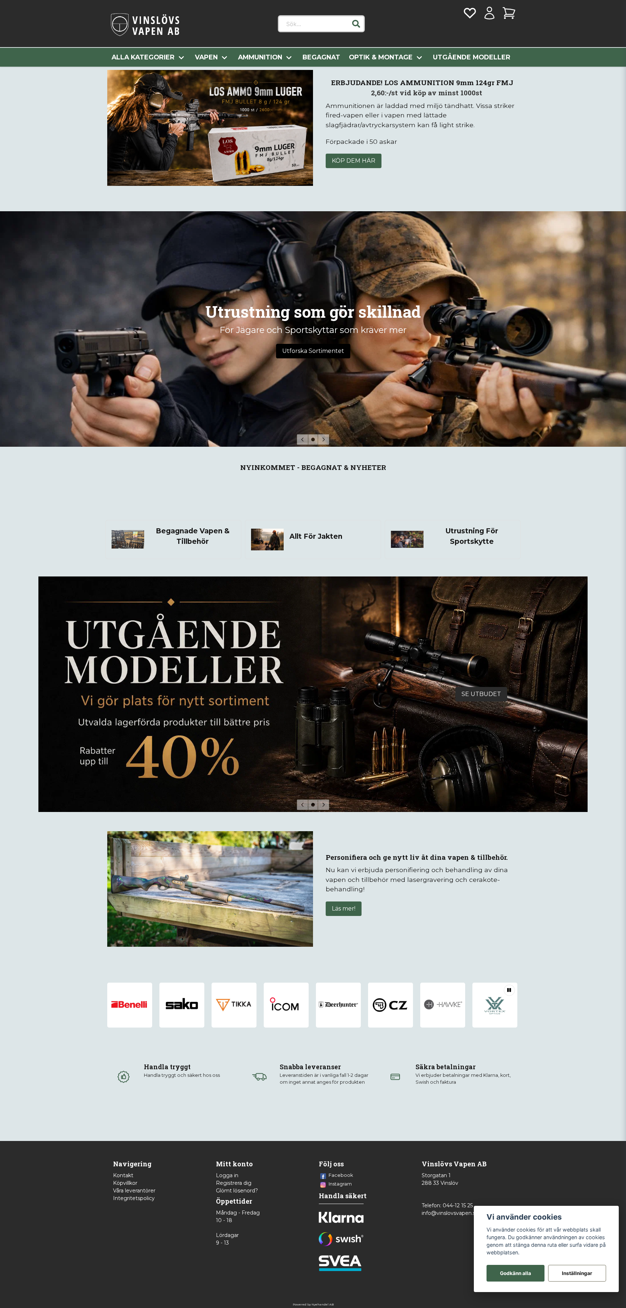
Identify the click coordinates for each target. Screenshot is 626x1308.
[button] (356, 24)
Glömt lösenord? (237, 1190)
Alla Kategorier (143, 57)
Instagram (340, 1184)
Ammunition (260, 57)
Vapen (206, 57)
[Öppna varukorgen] (509, 13)
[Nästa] (323, 439)
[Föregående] (302, 439)
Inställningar (577, 1273)
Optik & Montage (381, 57)
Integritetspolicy (134, 1198)
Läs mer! (343, 908)
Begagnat (321, 57)
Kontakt (123, 1175)
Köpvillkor (125, 1183)
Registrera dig (233, 1183)
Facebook (341, 1175)
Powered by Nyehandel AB (313, 1304)
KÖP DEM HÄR (353, 160)
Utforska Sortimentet (313, 350)
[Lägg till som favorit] (470, 13)
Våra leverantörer (134, 1190)
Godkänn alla (515, 1273)
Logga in (227, 1175)
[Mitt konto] (489, 13)
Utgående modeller (471, 57)
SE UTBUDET (481, 694)
